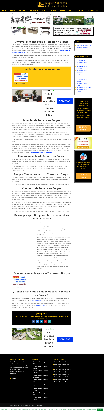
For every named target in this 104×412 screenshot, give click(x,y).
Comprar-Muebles (21, 14)
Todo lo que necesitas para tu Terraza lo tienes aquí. (49, 104)
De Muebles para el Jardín (61, 372)
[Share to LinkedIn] (41, 322)
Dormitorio (34, 10)
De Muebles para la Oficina (61, 374)
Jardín (44, 10)
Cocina (12, 10)
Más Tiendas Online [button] (82, 56)
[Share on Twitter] (37, 322)
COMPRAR (64, 101)
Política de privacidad (24, 405)
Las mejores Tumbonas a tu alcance (49, 339)
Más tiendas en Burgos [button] (83, 42)
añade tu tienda (36, 300)
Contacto (14, 378)
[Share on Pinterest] (45, 322)
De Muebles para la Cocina (61, 364)
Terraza (80, 10)
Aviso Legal (13, 405)
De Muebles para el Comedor (62, 367)
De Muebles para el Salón (84, 87)
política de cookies (91, 409)
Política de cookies (37, 405)
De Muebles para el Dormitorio (62, 369)
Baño (4, 10)
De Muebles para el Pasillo (61, 377)
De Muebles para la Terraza (61, 382)
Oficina (53, 10)
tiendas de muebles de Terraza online (41, 152)
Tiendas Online (92, 10)
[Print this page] (49, 322)
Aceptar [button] (100, 409)
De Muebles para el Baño (84, 60)
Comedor (22, 10)
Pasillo (62, 10)
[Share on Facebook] (33, 322)
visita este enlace (41, 305)
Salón (71, 10)
